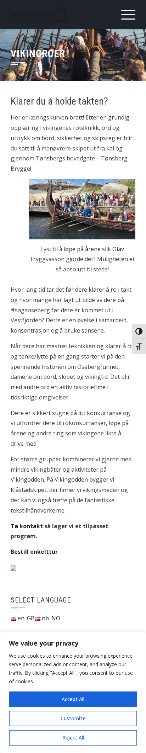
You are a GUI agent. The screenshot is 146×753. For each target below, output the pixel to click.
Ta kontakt (27, 526)
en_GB (25, 618)
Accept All (73, 699)
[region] (73, 692)
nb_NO (50, 618)
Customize (73, 718)
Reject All (73, 737)
